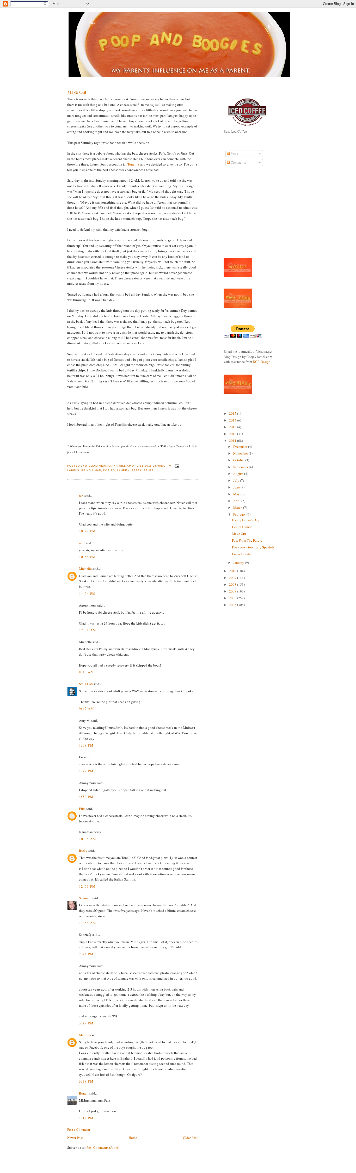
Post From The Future (247, 540)
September (241, 467)
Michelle (85, 568)
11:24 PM (87, 593)
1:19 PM (86, 1118)
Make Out (76, 92)
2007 (233, 591)
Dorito (109, 470)
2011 (233, 440)
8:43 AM (86, 672)
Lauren (123, 470)
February (240, 514)
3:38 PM (86, 1081)
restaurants (143, 470)
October (239, 460)
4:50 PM (86, 796)
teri (81, 495)
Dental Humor (242, 526)
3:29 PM (86, 1023)
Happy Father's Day (245, 520)
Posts (234, 153)
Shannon (85, 898)
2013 (233, 427)
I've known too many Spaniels (253, 547)
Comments (238, 162)
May (237, 494)
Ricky (83, 850)
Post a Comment (78, 1129)
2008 (233, 584)
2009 (233, 577)
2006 (233, 598)
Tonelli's (133, 164)
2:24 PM (86, 954)
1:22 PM (86, 771)
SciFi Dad (86, 683)
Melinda (85, 1035)
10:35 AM (87, 838)
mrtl (82, 543)
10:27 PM (87, 531)
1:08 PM (86, 745)
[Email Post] (176, 465)
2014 (233, 420)
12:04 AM (87, 630)
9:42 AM (86, 708)
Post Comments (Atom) (103, 1147)
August (238, 473)
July (236, 480)
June (237, 487)
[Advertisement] (239, 215)
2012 (233, 433)
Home (133, 1137)
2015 (233, 413)
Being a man (91, 470)
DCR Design (262, 361)
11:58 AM (87, 922)
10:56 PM (87, 556)
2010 (233, 571)
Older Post (190, 1137)
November (241, 453)
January (239, 562)
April (237, 500)
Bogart (84, 1093)
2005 (233, 604)
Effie (82, 808)
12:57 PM (87, 886)
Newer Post (75, 1137)
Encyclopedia (241, 554)
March (238, 507)
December (240, 446)
